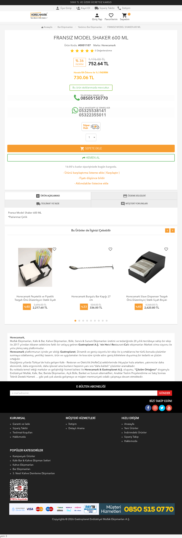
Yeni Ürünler (131, 428)
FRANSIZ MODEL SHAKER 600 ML (124, 27)
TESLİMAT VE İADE (47, 204)
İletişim (123, 8)
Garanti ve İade (21, 424)
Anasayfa (47, 27)
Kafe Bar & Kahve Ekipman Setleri (32, 460)
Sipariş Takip (131, 437)
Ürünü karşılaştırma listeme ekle (83, 173)
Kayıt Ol (83, 8)
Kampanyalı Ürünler (24, 456)
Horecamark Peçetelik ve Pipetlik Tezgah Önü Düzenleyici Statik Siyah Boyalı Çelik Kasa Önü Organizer (35, 300)
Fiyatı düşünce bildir (91, 178)
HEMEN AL (92, 158)
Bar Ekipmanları (21, 469)
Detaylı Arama (76, 428)
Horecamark (108, 45)
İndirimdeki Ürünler (135, 432)
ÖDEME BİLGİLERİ (134, 196)
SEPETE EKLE (91, 149)
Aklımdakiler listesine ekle (91, 183)
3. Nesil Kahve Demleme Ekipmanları (34, 473)
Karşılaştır (112, 173)
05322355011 (92, 115)
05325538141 (92, 111)
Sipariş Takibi (105, 8)
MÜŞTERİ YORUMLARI (134, 204)
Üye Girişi (63, 8)
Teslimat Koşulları (23, 432)
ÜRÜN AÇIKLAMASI (48, 196)
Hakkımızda (19, 437)
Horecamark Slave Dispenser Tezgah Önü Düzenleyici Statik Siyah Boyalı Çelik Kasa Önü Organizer (147, 300)
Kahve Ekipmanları (23, 465)
